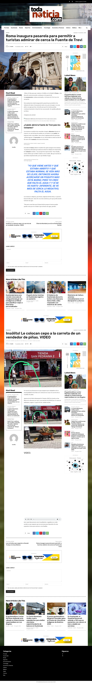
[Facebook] (69, 1)
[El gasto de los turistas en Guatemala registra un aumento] (36, 287)
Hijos (72, 145)
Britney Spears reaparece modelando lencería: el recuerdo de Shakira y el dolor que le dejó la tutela (78, 138)
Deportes (9, 97)
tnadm (11, 46)
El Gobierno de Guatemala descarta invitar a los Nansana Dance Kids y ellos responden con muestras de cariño (55, 300)
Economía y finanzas (75, 109)
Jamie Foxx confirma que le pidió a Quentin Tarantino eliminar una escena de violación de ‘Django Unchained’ (13, 127)
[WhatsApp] (84, 46)
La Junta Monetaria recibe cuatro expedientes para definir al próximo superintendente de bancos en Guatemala (13, 115)
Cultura (69, 302)
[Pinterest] (78, 46)
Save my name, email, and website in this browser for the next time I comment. (25, 266)
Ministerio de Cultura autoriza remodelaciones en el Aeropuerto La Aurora (76, 298)
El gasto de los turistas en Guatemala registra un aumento (35, 297)
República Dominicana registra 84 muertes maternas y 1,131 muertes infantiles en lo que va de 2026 (78, 149)
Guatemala (8, 308)
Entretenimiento (10, 121)
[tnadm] (7, 46)
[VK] (81, 46)
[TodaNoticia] (46, 14)
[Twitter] (72, 1)
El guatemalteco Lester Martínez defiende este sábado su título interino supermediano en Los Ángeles (13, 102)
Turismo (7, 32)
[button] (87, 28)
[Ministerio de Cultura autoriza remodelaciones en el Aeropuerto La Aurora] (77, 287)
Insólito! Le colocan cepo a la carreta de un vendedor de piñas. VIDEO (18, 224)
